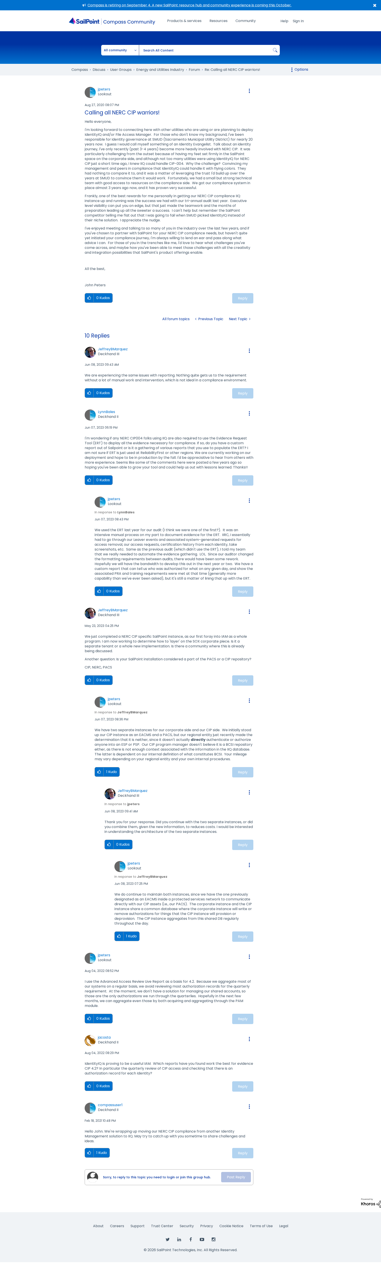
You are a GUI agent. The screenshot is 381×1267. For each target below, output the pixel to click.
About (98, 1225)
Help (284, 21)
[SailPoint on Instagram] (213, 1239)
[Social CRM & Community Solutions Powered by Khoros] (371, 1202)
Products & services (184, 20)
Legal (283, 1225)
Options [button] (301, 69)
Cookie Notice (231, 1225)
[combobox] (209, 50)
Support (138, 1225)
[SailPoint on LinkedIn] (179, 1239)
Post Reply (236, 1177)
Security (187, 1225)
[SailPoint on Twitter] (167, 1239)
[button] (249, 91)
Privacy (206, 1225)
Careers (117, 1225)
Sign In (298, 21)
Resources (218, 20)
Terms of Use (261, 1225)
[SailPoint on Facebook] (190, 1239)
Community (245, 20)
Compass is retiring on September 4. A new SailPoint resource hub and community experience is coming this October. (189, 5)
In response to (114, 512)
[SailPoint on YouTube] (202, 1239)
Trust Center (162, 1225)
